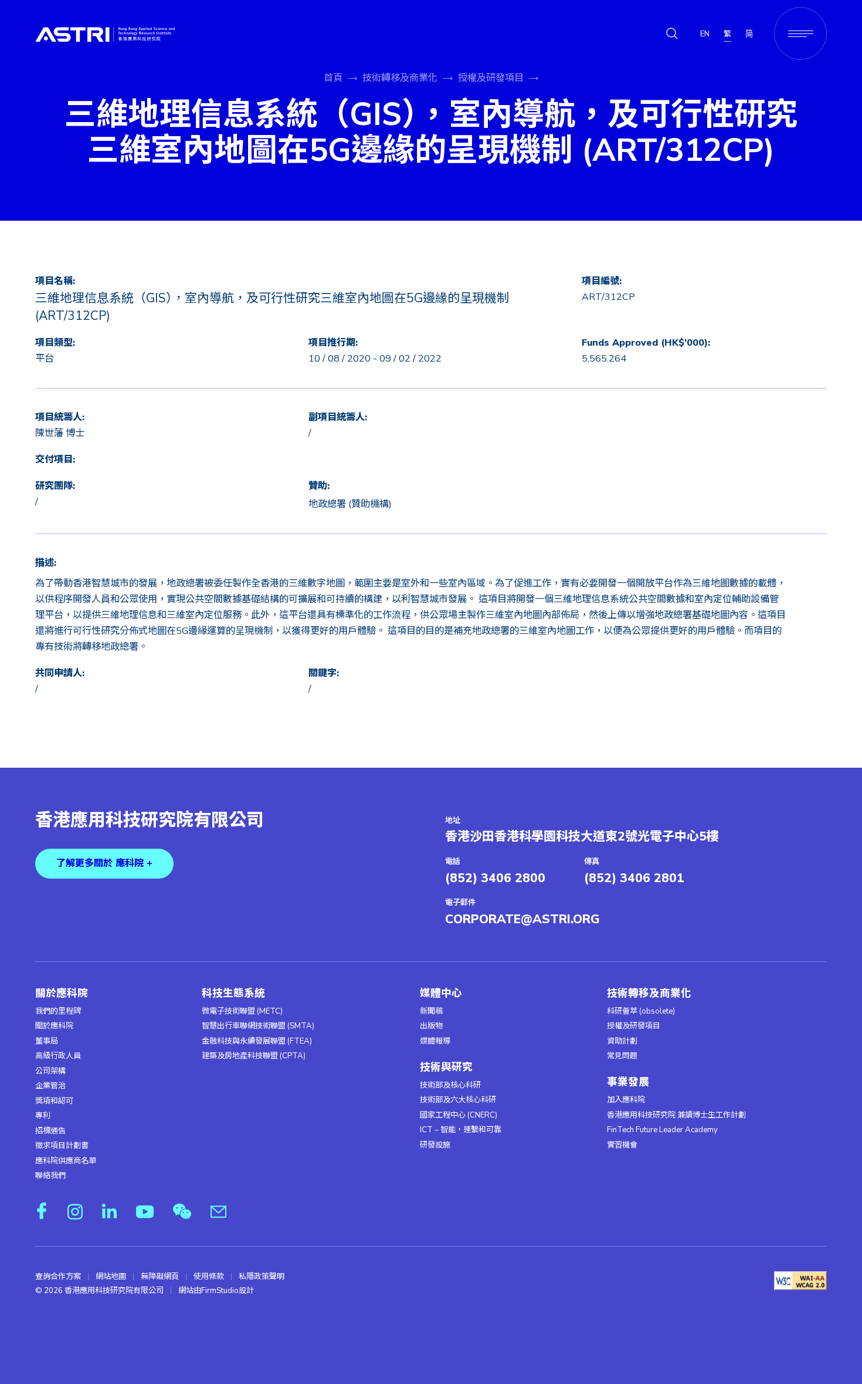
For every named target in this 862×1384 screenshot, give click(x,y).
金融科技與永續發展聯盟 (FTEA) (257, 1041)
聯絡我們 (50, 1175)
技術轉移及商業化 (399, 78)
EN (705, 34)
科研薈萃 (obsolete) (641, 1011)
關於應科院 (61, 993)
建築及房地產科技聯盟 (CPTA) (254, 1056)
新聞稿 (431, 1011)
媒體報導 (435, 1041)
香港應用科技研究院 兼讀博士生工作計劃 (676, 1115)
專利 (42, 1115)
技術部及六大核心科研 (458, 1100)
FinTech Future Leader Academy (662, 1130)
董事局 (46, 1041)
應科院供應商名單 (65, 1161)
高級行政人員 (58, 1056)
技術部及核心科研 (450, 1085)
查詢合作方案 (58, 1276)
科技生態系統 (233, 993)
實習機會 (622, 1145)
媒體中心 (441, 993)
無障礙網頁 (160, 1276)
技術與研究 (446, 1067)
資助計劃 (622, 1041)
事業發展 (628, 1082)
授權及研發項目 (491, 78)
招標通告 (50, 1131)
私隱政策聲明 (261, 1276)
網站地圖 (111, 1276)
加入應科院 (626, 1100)
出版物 (431, 1026)
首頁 (333, 78)
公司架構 (50, 1071)
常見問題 (622, 1056)
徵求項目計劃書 (62, 1145)
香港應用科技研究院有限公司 (149, 820)
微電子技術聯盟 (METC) (242, 1011)
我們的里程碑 (58, 1011)
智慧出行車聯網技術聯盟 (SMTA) (258, 1026)
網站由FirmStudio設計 (216, 1290)
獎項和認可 (54, 1101)
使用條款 (209, 1276)
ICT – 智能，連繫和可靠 (460, 1130)
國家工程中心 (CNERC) (458, 1115)
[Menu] (800, 33)
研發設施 (435, 1145)
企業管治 (50, 1086)
